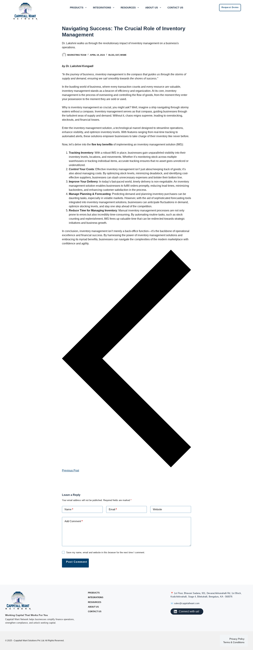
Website (157, 509)
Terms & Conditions (233, 642)
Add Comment (74, 521)
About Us (151, 7)
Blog (111, 55)
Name (69, 509)
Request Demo (230, 7)
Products (76, 7)
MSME (123, 55)
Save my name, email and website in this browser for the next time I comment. (105, 552)
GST (117, 55)
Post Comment (76, 561)
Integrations (102, 7)
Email (113, 509)
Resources (128, 7)
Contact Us (175, 7)
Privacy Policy (236, 638)
